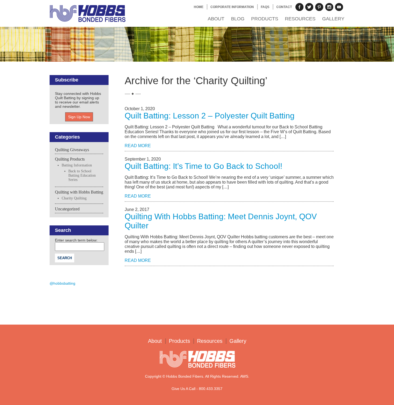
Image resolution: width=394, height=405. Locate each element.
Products (264, 18)
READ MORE (138, 145)
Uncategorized (67, 209)
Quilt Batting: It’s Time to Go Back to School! (203, 166)
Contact (284, 7)
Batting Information (77, 165)
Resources (300, 18)
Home (198, 7)
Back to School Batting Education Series (82, 175)
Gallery (333, 18)
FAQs (265, 7)
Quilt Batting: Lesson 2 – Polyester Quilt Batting (210, 115)
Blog (237, 18)
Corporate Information (232, 7)
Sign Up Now (79, 117)
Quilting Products (70, 159)
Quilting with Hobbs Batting (79, 192)
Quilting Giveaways (72, 149)
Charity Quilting (74, 198)
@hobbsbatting (62, 283)
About (216, 18)
